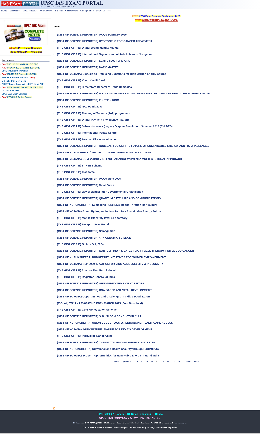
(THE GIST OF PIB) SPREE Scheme (79, 165)
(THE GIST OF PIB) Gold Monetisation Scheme (87, 309)
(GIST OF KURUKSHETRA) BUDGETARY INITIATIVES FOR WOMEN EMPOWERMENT (111, 257)
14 (168, 361)
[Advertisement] (156, 386)
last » (196, 361)
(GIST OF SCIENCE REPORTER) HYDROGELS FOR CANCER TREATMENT (104, 41)
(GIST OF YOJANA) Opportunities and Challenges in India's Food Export (103, 296)
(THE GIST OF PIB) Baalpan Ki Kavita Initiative (86, 139)
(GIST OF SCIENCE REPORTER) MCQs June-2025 (89, 178)
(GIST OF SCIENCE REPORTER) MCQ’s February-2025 (92, 34)
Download (100, 11)
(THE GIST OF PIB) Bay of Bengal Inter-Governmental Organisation (100, 191)
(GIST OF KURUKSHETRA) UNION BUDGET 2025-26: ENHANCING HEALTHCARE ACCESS (115, 322)
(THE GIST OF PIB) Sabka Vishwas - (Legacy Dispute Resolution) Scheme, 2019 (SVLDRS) (115, 126)
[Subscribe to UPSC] (54, 409)
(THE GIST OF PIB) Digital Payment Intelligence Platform (93, 119)
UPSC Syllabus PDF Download (15, 71)
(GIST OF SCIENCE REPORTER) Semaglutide (86, 231)
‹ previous (126, 361)
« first (116, 361)
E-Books (59, 11)
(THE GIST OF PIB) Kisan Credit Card (81, 80)
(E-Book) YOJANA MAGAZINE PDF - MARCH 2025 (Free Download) (100, 303)
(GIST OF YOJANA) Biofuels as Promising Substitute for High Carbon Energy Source (111, 73)
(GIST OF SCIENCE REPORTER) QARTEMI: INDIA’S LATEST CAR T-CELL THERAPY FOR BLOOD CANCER (125, 250)
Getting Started (87, 11)
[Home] (20, 5)
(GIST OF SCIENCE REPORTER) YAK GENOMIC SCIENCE (94, 237)
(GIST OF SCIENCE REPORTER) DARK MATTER (88, 67)
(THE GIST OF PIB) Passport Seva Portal (83, 224)
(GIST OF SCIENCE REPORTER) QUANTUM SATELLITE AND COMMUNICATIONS (109, 198)
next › (188, 361)
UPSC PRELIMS (30, 11)
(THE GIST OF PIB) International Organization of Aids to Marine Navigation (105, 54)
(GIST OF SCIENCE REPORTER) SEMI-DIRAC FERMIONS (93, 60)
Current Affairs (71, 11)
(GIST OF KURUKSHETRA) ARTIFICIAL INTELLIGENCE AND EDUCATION (104, 152)
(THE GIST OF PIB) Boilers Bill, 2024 (80, 244)
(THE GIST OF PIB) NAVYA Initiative (79, 106)
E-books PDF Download (14, 81)
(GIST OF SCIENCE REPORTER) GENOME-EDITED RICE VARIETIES (100, 283)
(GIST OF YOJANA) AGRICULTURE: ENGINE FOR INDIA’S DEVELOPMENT (104, 329)
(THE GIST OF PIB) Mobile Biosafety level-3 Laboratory (92, 217)
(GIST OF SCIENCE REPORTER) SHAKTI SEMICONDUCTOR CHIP (99, 316)
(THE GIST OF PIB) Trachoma (76, 172)
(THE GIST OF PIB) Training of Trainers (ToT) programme (93, 113)
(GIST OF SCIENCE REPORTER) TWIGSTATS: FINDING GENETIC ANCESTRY (106, 342)
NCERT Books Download (13, 84)
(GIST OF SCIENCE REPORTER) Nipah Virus (85, 185)
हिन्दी (109, 11)
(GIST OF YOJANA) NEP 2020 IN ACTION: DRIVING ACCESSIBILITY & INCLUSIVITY (110, 263)
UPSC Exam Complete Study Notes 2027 (159, 16)
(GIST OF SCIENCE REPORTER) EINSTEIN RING (88, 100)
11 (152, 361)
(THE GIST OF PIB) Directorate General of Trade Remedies (94, 87)
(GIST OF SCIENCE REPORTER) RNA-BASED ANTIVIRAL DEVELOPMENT (104, 290)
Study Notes (15, 11)
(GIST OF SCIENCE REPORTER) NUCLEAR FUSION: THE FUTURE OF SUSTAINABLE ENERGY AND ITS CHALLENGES (133, 145)
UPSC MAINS (46, 11)
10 (146, 361)
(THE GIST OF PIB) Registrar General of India (86, 276)
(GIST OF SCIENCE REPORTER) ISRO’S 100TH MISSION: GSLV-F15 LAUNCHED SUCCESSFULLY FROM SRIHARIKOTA (133, 93)
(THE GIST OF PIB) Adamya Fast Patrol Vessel (86, 270)
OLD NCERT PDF (10, 90)
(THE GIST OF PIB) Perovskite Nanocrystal (84, 335)
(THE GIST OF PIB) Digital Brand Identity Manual (88, 47)
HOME (4, 11)
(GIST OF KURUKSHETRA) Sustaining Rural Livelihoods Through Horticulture (107, 204)
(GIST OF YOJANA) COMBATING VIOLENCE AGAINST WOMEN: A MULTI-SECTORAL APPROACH (119, 158)
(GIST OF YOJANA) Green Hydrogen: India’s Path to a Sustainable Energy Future (109, 211)
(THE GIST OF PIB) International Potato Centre (87, 132)
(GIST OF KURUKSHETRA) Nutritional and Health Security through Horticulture (108, 348)
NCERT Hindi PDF (35, 84)
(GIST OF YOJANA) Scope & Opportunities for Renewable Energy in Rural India (108, 355)
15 (173, 361)
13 (162, 361)
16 (179, 361)
